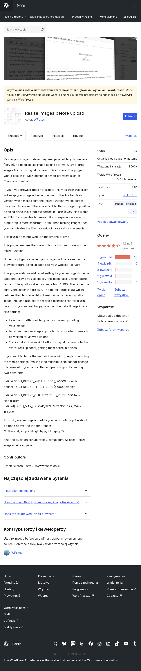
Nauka (76, 576)
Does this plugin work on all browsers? (30, 514)
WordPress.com (16, 608)
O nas (8, 576)
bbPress (11, 620)
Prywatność (12, 595)
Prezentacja (46, 576)
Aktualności (11, 582)
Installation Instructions (19, 490)
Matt (9, 614)
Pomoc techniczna (85, 582)
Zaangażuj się (116, 576)
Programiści (80, 589)
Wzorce (43, 595)
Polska (16, 644)
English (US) (130, 195)
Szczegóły (15, 136)
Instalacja (58, 136)
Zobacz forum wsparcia (113, 329)
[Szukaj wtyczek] (42, 29)
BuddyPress (14, 627)
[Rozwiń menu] (135, 5)
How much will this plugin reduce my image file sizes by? (41, 502)
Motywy (43, 582)
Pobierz (130, 116)
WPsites (39, 119)
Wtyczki (43, 589)
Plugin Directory (13, 16)
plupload (131, 203)
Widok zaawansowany (112, 222)
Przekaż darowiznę (122, 589)
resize (132, 211)
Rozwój (78, 136)
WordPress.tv (83, 595)
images (119, 203)
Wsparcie (131, 136)
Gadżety (114, 595)
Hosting (9, 589)
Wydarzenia (115, 582)
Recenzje (36, 136)
